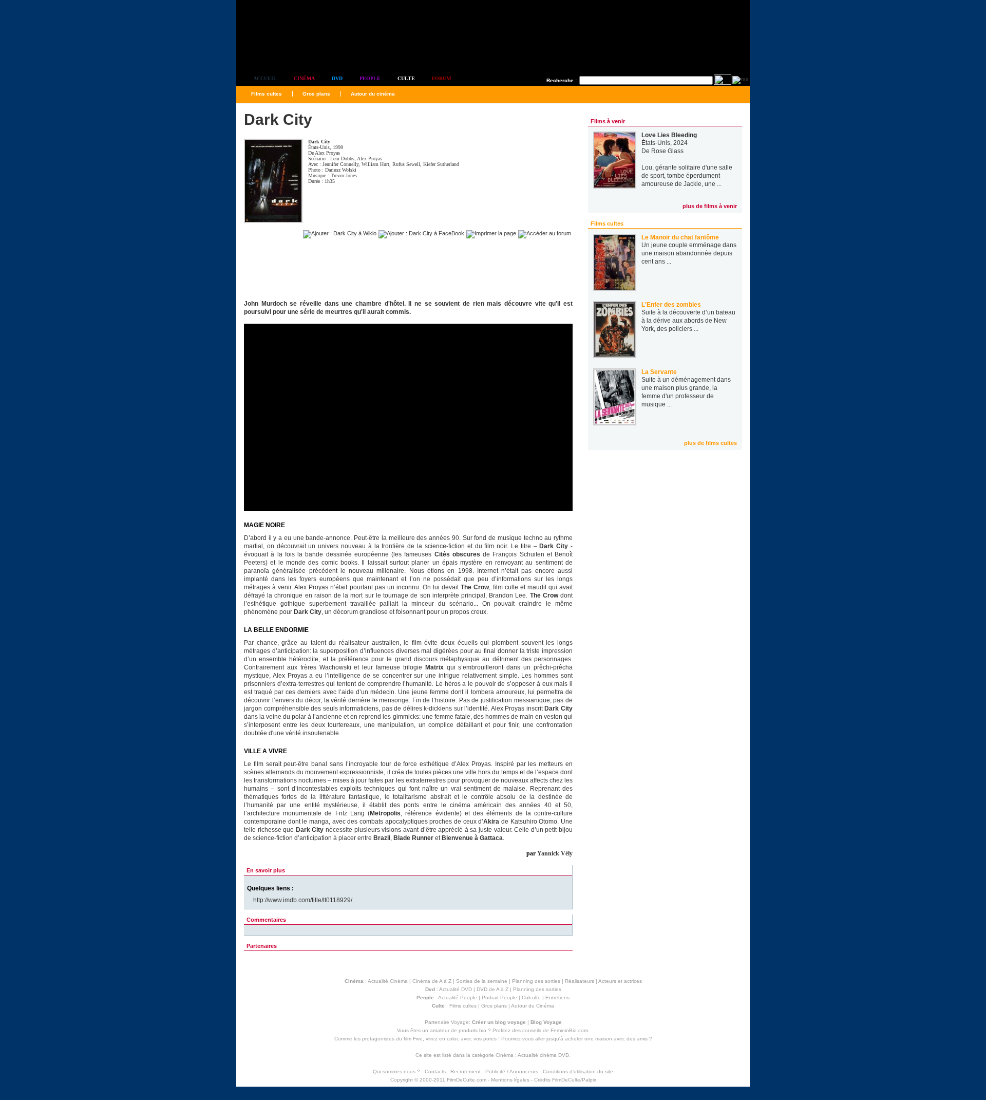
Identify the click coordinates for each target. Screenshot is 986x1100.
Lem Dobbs (342, 158)
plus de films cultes (710, 443)
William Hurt (375, 164)
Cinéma (304, 78)
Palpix (589, 1080)
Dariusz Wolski (340, 170)
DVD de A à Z (492, 989)
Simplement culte (293, 50)
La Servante (659, 372)
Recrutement (465, 1071)
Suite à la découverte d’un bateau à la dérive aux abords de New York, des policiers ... (688, 320)
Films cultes (266, 94)
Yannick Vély (555, 853)
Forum (441, 78)
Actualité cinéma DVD (543, 1055)
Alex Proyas (327, 153)
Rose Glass (667, 151)
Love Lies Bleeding (669, 135)
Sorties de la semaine (481, 981)
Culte (406, 78)
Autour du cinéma (373, 94)
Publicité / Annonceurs (511, 1071)
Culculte (531, 997)
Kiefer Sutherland (441, 164)
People (370, 78)
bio (482, 1030)
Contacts (435, 1071)
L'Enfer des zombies (671, 304)
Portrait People (499, 997)
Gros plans (316, 94)
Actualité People (457, 997)
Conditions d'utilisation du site (578, 1071)
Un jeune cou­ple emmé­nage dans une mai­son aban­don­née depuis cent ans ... (688, 253)
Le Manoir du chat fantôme (680, 237)
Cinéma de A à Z (431, 981)
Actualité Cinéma (388, 981)
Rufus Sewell (406, 164)
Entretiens (557, 997)
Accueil (265, 78)
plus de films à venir (709, 206)
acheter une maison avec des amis (606, 1038)
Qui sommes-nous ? (396, 1071)
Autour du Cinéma (532, 1006)
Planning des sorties (536, 981)
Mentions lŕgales (510, 1080)
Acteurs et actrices (620, 981)
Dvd (337, 78)
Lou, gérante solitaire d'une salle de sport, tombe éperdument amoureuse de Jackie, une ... (686, 176)
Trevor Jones (344, 175)
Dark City (319, 141)
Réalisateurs (579, 981)
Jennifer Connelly (340, 164)
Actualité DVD (455, 989)
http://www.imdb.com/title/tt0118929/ (302, 900)
